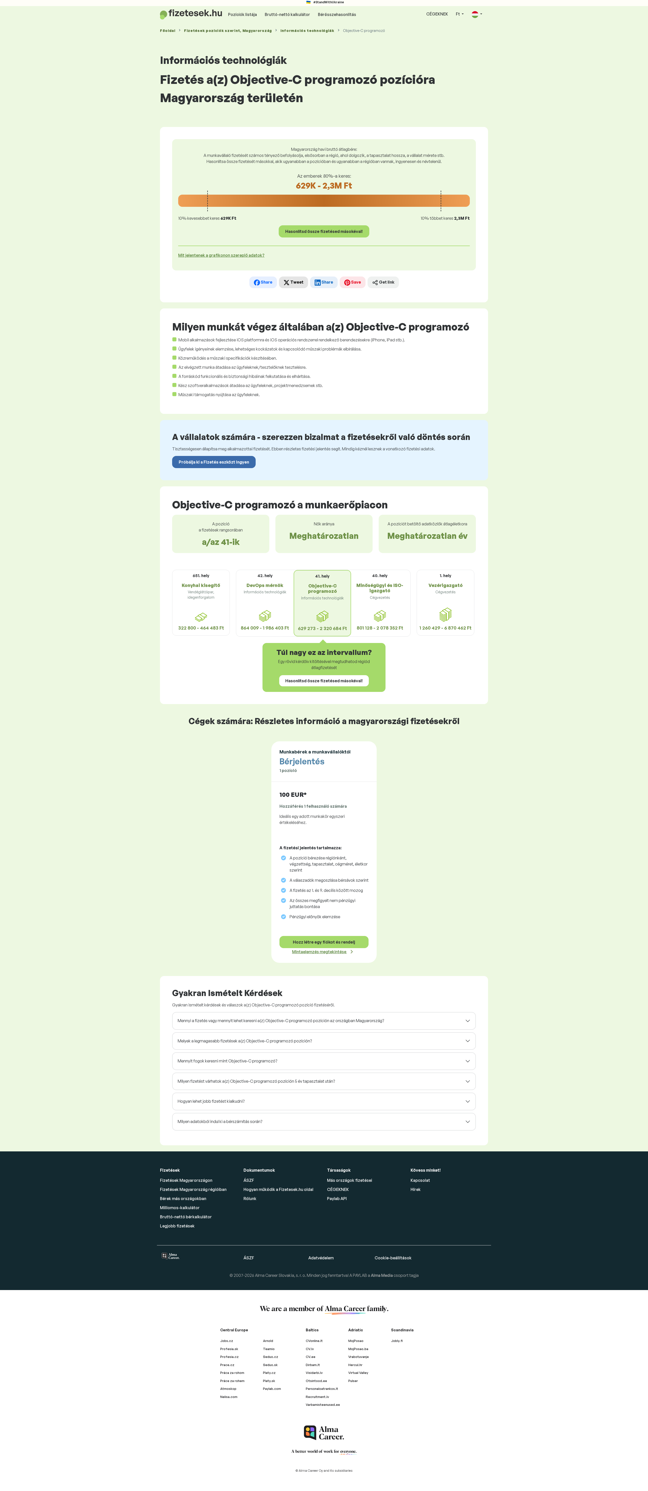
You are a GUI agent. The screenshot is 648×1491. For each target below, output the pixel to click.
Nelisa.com (228, 1397)
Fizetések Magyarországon (186, 1180)
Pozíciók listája (242, 14)
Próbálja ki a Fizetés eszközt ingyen (214, 462)
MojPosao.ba (358, 1349)
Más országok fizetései (349, 1180)
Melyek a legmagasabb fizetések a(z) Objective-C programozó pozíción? (245, 1040)
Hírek (416, 1189)
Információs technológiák (307, 30)
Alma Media (382, 1275)
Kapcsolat (420, 1180)
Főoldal (167, 30)
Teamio (269, 1349)
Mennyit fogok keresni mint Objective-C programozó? (227, 1060)
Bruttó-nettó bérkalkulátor (186, 1216)
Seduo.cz (270, 1357)
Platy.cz (269, 1373)
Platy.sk (269, 1381)
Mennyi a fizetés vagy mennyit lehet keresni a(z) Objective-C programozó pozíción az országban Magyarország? (281, 1020)
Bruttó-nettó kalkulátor (287, 14)
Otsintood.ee (316, 1381)
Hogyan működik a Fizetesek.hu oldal (278, 1189)
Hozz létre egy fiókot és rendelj (324, 942)
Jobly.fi (397, 1341)
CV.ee (310, 1357)
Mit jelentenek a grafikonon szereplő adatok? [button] (221, 255)
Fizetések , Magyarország (228, 30)
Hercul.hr (355, 1365)
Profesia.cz (229, 1357)
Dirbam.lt (313, 1365)
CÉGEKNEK (437, 13)
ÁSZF (249, 1180)
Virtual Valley (358, 1373)
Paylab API (337, 1198)
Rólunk (250, 1198)
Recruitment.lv (317, 1397)
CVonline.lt (314, 1341)
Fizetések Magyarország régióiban (193, 1189)
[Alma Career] (324, 1433)
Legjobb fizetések (177, 1225)
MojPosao (355, 1341)
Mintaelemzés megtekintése (319, 951)
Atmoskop (228, 1389)
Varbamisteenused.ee (323, 1405)
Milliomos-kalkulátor (180, 1207)
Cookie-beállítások (393, 1257)
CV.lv (310, 1349)
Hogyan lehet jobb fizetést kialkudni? (211, 1101)
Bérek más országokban (183, 1198)
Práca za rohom (232, 1373)
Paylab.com (272, 1389)
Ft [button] (458, 13)
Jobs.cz (226, 1341)
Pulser (353, 1381)
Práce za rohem (232, 1381)
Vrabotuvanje (358, 1357)
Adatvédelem (321, 1257)
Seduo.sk (270, 1365)
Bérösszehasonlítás (337, 14)
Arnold (268, 1341)
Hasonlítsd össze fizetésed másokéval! (324, 231)
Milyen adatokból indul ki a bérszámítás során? (220, 1121)
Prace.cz (227, 1365)
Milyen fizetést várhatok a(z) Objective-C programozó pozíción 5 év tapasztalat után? (256, 1081)
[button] (477, 14)
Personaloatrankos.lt (322, 1389)
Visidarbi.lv (314, 1373)
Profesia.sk (229, 1349)
